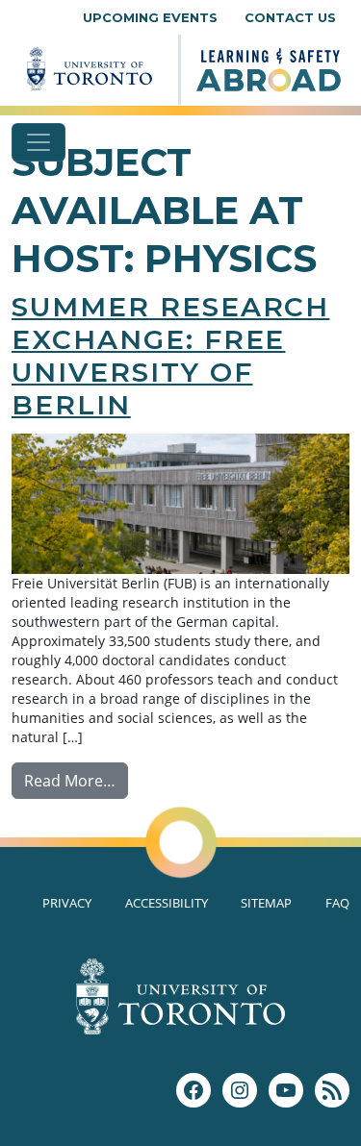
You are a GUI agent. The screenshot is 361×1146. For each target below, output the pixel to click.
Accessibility (166, 902)
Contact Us (290, 17)
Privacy (66, 902)
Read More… (76, 780)
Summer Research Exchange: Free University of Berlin (170, 355)
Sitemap (266, 902)
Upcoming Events (150, 17)
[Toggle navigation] (38, 142)
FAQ (337, 902)
